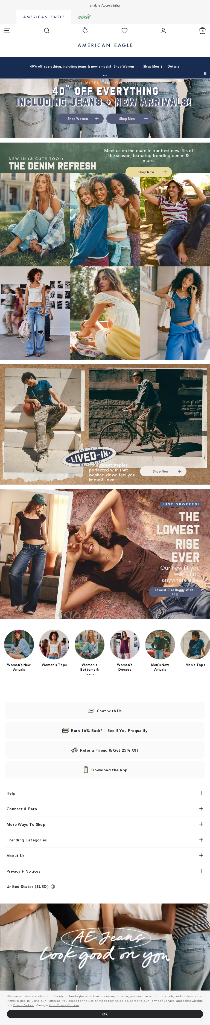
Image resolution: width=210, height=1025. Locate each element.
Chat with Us (109, 710)
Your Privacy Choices (64, 1005)
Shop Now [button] (146, 172)
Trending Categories (27, 839)
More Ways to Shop (26, 824)
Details (173, 66)
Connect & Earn (22, 808)
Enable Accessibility (105, 5)
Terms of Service (162, 1000)
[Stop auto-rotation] (205, 73)
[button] (103, 75)
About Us (16, 855)
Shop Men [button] (151, 66)
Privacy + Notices (23, 871)
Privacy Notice (23, 1005)
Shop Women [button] (124, 66)
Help (11, 793)
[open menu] (7, 31)
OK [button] (105, 1014)
